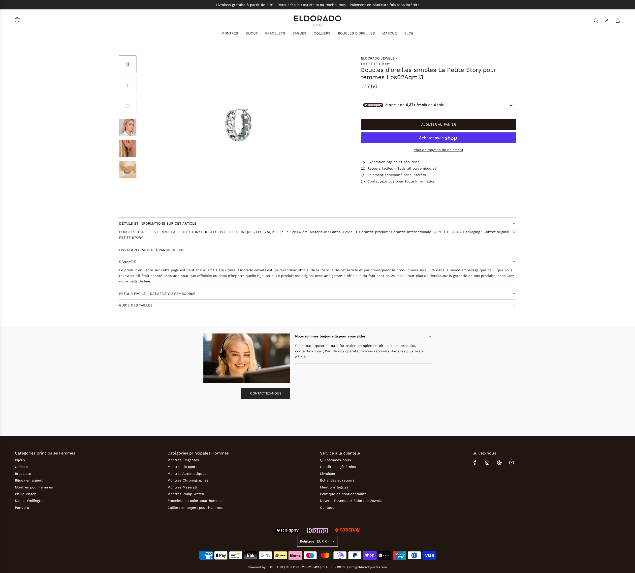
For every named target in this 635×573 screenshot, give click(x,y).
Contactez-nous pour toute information (401, 181)
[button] (174, 124)
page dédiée (139, 281)
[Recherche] (595, 20)
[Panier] (617, 20)
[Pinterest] (499, 462)
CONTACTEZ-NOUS (266, 393)
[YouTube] (511, 462)
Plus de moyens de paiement (438, 150)
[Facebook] (475, 462)
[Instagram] (487, 462)
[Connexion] (606, 20)
